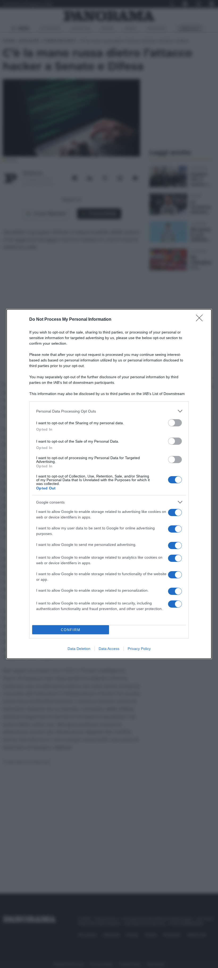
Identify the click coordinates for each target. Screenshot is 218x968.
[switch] (175, 422)
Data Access (109, 648)
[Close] (201, 320)
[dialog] (109, 484)
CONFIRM (71, 630)
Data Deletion (79, 648)
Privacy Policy (139, 648)
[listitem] (109, 411)
